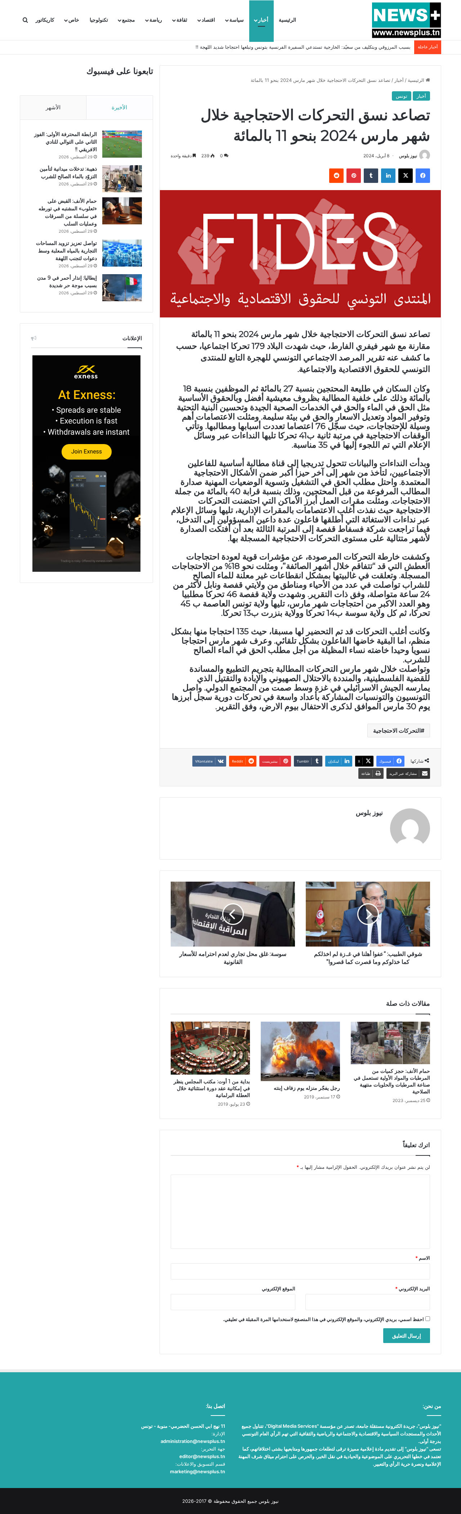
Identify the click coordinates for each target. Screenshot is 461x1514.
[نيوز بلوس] (406, 20)
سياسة (236, 20)
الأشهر (53, 107)
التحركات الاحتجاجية (397, 730)
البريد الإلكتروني (412, 1288)
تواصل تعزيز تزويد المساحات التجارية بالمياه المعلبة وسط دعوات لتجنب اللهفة (66, 251)
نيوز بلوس (408, 155)
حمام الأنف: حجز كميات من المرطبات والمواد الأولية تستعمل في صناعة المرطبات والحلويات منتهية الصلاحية (392, 1081)
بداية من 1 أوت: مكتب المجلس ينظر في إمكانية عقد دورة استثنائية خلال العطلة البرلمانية (212, 1088)
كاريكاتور (45, 20)
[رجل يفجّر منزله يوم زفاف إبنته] (300, 1051)
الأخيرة (119, 107)
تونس (401, 96)
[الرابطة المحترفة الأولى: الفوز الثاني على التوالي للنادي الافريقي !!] (122, 144)
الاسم (422, 1258)
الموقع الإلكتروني (278, 1288)
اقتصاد (208, 20)
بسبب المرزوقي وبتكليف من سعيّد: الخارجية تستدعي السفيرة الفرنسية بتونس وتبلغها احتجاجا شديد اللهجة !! (303, 47)
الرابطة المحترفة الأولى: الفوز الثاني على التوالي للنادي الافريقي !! (65, 142)
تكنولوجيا (99, 20)
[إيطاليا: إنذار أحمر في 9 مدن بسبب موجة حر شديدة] (122, 287)
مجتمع (128, 20)
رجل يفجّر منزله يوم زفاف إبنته (307, 1088)
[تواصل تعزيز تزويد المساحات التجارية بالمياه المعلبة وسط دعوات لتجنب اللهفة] (122, 253)
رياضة (155, 20)
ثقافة (181, 20)
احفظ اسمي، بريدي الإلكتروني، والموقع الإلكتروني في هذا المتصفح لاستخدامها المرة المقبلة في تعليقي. (323, 1319)
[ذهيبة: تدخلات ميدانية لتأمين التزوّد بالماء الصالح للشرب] (122, 178)
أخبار (263, 20)
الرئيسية (287, 20)
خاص (73, 20)
